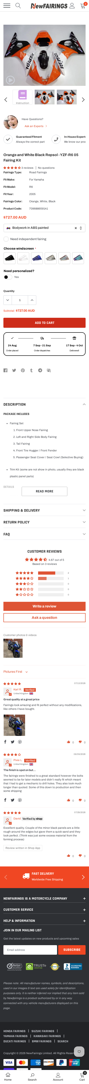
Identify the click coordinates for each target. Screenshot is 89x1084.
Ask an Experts (34, 126)
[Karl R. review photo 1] (14, 725)
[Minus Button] (8, 300)
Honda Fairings (14, 1031)
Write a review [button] (44, 606)
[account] (72, 5)
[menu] (6, 5)
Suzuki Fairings (43, 1031)
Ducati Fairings (15, 1041)
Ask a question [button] (44, 617)
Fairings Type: (12, 172)
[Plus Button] (32, 300)
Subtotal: (9, 310)
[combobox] (44, 228)
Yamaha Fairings (15, 1036)
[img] (12, 683)
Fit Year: (8, 194)
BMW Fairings (42, 1041)
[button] (12, 167)
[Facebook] (5, 370)
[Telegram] (40, 370)
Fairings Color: (12, 201)
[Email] (49, 370)
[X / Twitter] (14, 370)
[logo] (49, 5)
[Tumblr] (31, 370)
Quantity (9, 291)
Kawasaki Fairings (48, 1036)
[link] (10, 80)
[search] (18, 5)
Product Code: (12, 208)
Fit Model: (9, 186)
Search (63, 1041)
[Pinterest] (23, 370)
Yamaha (39, 179)
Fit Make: (9, 179)
